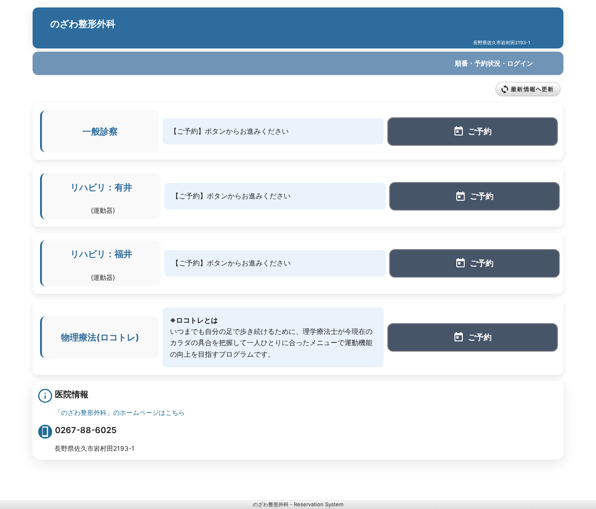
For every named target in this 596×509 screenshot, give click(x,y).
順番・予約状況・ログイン (494, 63)
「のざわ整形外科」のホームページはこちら (119, 412)
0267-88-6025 (85, 430)
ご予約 (480, 131)
